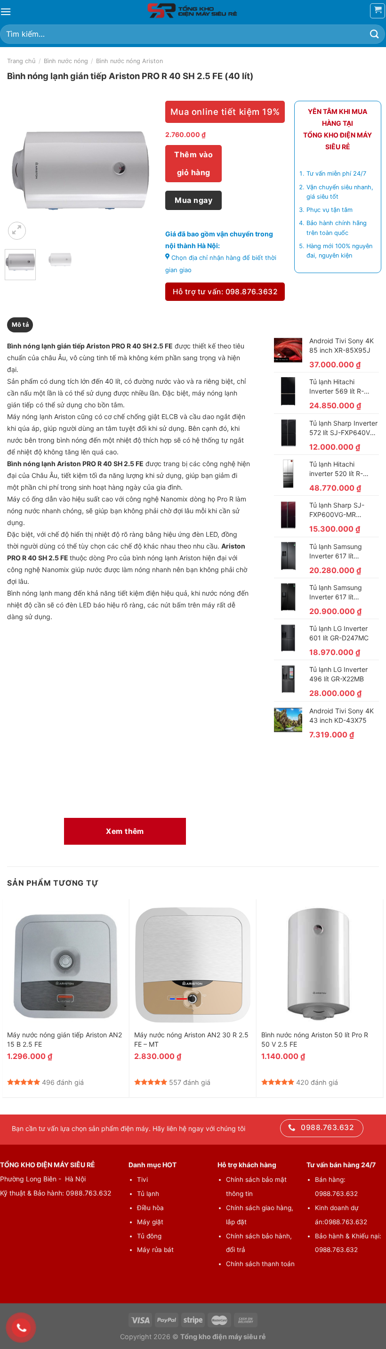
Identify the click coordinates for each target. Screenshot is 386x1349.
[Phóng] (17, 231)
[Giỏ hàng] (377, 10)
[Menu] (5, 11)
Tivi (142, 1179)
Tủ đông (149, 1236)
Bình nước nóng (66, 61)
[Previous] (19, 171)
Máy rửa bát (155, 1249)
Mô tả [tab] (20, 324)
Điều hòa (150, 1208)
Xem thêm (125, 831)
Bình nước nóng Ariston (129, 61)
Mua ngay (193, 200)
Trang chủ (21, 61)
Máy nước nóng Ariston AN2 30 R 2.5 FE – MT (191, 1039)
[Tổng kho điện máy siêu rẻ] (193, 10)
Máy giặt (150, 1222)
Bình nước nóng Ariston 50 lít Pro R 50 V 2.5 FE (314, 1039)
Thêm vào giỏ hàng (193, 163)
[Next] (141, 171)
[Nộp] (374, 34)
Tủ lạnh (148, 1193)
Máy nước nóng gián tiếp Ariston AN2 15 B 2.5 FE (64, 1039)
